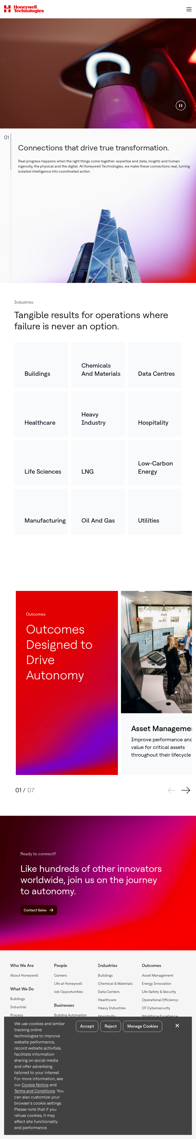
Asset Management (157, 975)
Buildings (17, 999)
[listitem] (41, 365)
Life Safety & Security (159, 992)
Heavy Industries (112, 1008)
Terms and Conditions (34, 1091)
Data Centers (109, 992)
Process (16, 1015)
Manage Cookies (142, 1026)
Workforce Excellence (160, 1016)
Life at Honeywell (68, 983)
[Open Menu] (189, 9)
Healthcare (107, 1000)
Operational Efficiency (160, 1000)
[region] (98, 73)
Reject (111, 1026)
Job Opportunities (68, 992)
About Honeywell (24, 975)
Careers (60, 975)
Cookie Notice (35, 1084)
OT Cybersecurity (156, 1008)
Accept (87, 1026)
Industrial (18, 1007)
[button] (181, 105)
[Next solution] (186, 790)
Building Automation (70, 1015)
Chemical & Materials (115, 983)
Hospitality (107, 1016)
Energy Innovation (156, 983)
